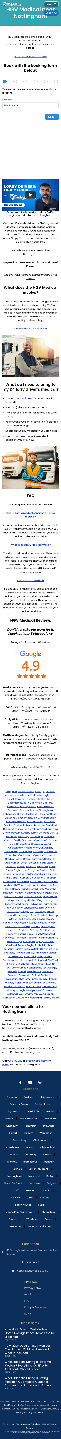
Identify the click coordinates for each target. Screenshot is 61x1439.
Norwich (35, 926)
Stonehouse (34, 967)
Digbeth (51, 862)
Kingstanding (45, 900)
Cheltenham (15, 847)
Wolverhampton (28, 994)
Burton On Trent (39, 832)
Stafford (53, 960)
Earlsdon (31, 866)
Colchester (50, 851)
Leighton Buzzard (34, 907)
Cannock (49, 836)
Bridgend (8, 829)
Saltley (19, 949)
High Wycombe (47, 889)
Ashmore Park (27, 795)
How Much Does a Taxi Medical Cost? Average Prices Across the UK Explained (30, 1333)
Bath (26, 802)
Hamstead (36, 881)
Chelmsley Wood (41, 844)
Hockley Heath (32, 892)
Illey (55, 892)
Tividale (43, 979)
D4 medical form (21, 398)
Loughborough (38, 911)
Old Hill (43, 930)
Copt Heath (25, 855)
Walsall (9, 982)
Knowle (24, 904)
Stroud (22, 971)
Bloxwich (38, 817)
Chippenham (31, 847)
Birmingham (46, 810)
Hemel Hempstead (15, 889)
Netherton (20, 922)
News (27, 1313)
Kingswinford (12, 904)
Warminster (38, 982)
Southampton (11, 960)
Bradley (8, 825)
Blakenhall (10, 817)
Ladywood (36, 904)
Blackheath (31, 814)
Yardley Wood (50, 997)
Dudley (21, 866)
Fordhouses (32, 874)
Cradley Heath (13, 859)
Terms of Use (8, 1424)
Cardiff (8, 840)
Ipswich (8, 896)
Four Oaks (45, 874)
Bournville (49, 821)
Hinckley (8, 892)
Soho (40, 956)
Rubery (22, 945)
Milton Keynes (23, 919)
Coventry (49, 855)
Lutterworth (10, 915)
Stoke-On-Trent (13, 1183)
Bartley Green (45, 799)
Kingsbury (12, 1125)
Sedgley (28, 949)
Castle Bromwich (23, 840)
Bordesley (50, 817)
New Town (11, 926)
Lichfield (49, 907)
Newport (53, 922)
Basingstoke (15, 802)
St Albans (11, 964)
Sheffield (9, 952)
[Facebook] (20, 1082)
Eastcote (42, 866)
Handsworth (50, 881)
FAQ (26, 1300)
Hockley (18, 892)
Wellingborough (16, 990)
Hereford (32, 889)
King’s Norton (28, 900)
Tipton (34, 979)
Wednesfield (49, 986)
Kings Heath (50, 896)
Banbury (31, 799)
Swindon (12, 975)
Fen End (44, 870)
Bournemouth (35, 821)
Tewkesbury (11, 979)
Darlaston (50, 859)
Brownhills (23, 832)
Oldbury (34, 930)
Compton (11, 855)
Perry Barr (20, 937)
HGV (41, 603)
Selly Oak (39, 949)
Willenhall (12, 994)
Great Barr (50, 877)
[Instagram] (40, 1082)
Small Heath (15, 956)
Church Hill (46, 847)
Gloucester (36, 877)
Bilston (34, 810)
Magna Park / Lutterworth (20, 1212)
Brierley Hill (21, 829)
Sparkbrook (26, 960)
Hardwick (42, 885)
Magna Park (29, 915)
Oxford (22, 934)
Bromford (41, 829)
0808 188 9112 (14, 1060)
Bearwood (36, 802)
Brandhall (51, 825)
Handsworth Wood (13, 885)
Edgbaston (20, 870)
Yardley (32, 997)
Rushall (39, 945)
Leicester (17, 907)
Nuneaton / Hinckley (39, 1226)
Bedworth (12, 806)
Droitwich (11, 866)
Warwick (51, 982)
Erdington (33, 870)
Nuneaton (12, 930)
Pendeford (48, 934)
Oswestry (11, 934)
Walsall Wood (22, 982)
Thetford (24, 979)
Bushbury (23, 836)
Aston (39, 795)
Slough (53, 952)
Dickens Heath (37, 862)
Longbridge (21, 911)
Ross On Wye (14, 941)
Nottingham (48, 926)
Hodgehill (46, 892)
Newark (31, 922)
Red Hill (53, 937)
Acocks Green (26, 791)
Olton (51, 930)
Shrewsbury (41, 952)
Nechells (8, 922)
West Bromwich (45, 990)
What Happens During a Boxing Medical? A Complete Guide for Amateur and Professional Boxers (28, 1381)
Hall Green (23, 881)
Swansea (47, 971)
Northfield (24, 926)
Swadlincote (34, 971)
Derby (24, 862)
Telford (36, 975)
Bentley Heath (28, 806)
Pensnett (8, 937)
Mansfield (42, 915)
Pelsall (37, 934)
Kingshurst (14, 900)
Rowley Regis (30, 941)
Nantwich (47, 919)
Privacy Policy (32, 1288)
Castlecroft (41, 840)
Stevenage (37, 964)
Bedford (47, 802)
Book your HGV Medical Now (31, 56)
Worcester (8, 997)
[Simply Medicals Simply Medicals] (11, 4)
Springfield (41, 960)
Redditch (43, 937)
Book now (51, 12)
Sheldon (20, 952)
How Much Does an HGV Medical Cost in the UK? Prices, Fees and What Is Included (27, 1349)
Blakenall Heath (48, 814)
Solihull (48, 956)
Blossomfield (25, 817)
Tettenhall (47, 975)
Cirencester (11, 851)
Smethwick (30, 956)
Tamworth (24, 975)
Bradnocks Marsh (23, 825)
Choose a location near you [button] (30, 328)
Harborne (30, 885)
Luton (50, 911)
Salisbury (9, 949)
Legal (27, 1294)
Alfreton (50, 791)
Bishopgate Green (13, 814)
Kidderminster (33, 896)
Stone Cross (19, 967)
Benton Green (45, 806)
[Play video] (30, 195)
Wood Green (46, 994)
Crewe (27, 859)
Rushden (49, 945)
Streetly (12, 971)
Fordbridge (18, 874)
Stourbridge (49, 967)
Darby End (37, 859)
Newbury (41, 922)
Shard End (51, 949)
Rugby (30, 945)
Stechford (24, 964)
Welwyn (30, 990)
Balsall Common (16, 799)
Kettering (18, 896)
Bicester (24, 810)
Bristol (31, 829)
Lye (19, 915)
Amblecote (11, 795)
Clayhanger (25, 851)
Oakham (23, 930)
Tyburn (53, 979)
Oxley (30, 934)
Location (7, 99)
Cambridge (36, 836)
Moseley (36, 919)
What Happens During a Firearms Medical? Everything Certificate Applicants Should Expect (28, 1365)
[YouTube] (30, 1082)
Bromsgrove (10, 832)
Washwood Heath (14, 986)
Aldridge (40, 791)
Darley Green (12, 862)
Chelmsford (23, 844)
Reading (32, 937)
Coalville (38, 851)
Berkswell (13, 810)
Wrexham (21, 997)
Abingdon (11, 791)
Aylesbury (50, 795)
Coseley (38, 855)
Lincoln (10, 911)
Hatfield (53, 885)
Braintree (39, 825)
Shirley (29, 952)
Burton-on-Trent (38, 1168)
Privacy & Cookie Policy (26, 1424)
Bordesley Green (15, 821)
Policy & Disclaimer (36, 1307)
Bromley (52, 829)
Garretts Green (20, 877)
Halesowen (9, 881)
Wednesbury (33, 986)
